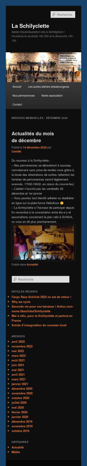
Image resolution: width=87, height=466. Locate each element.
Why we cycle (21, 302)
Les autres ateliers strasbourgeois (48, 86)
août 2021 (18, 360)
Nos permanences (23, 95)
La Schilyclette (30, 25)
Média (16, 452)
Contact (17, 104)
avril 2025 (18, 341)
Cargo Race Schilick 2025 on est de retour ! (41, 297)
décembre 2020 (22, 388)
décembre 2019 (22, 421)
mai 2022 (18, 351)
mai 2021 (18, 370)
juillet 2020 (19, 402)
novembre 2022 (22, 346)
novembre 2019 (22, 426)
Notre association (52, 95)
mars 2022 (19, 355)
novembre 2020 (22, 393)
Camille (16, 151)
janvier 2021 (20, 384)
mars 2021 (19, 379)
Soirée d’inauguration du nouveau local (39, 325)
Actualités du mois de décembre (33, 137)
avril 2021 (18, 374)
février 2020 (19, 412)
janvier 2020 (20, 417)
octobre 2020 (20, 398)
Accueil (16, 86)
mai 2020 (18, 407)
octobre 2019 (20, 431)
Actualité (32, 264)
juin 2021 (18, 365)
